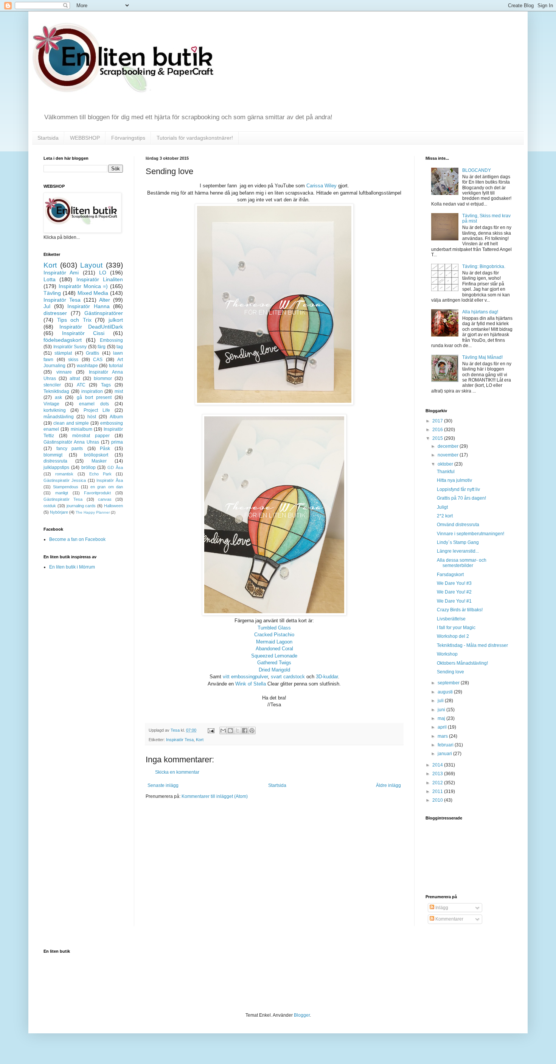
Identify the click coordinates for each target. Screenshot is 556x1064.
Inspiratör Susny (70, 346)
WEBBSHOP (85, 138)
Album (116, 416)
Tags (106, 385)
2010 (438, 800)
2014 (438, 765)
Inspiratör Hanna (88, 306)
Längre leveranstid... (458, 551)
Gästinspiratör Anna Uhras (71, 442)
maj (442, 718)
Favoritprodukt (97, 493)
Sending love (450, 672)
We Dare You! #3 (454, 583)
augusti (446, 692)
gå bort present (94, 397)
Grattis (92, 353)
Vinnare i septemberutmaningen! (470, 533)
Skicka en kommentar (177, 772)
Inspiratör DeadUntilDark (91, 327)
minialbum (81, 429)
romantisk (64, 474)
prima (117, 442)
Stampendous (65, 486)
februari (446, 745)
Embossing (111, 340)
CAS (98, 359)
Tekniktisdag (56, 391)
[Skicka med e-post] (223, 730)
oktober (446, 464)
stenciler (52, 385)
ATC (81, 385)
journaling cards (81, 505)
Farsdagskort (450, 574)
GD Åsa (115, 467)
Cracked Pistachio (274, 634)
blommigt (52, 455)
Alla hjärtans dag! (480, 312)
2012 (438, 782)
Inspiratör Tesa (180, 739)
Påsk (105, 448)
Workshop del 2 (453, 636)
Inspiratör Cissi (83, 333)
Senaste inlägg (163, 785)
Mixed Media (93, 293)
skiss (73, 359)
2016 (438, 429)
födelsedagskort (62, 340)
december (449, 446)
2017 (438, 421)
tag (119, 346)
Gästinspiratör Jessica (64, 480)
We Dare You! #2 (454, 592)
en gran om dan (106, 486)
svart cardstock (288, 676)
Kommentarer (448, 919)
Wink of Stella (250, 684)
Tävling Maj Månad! (482, 357)
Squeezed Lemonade (274, 656)
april (443, 727)
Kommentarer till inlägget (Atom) (215, 796)
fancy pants (69, 448)
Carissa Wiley (321, 185)
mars (443, 736)
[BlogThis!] (230, 730)
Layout (91, 265)
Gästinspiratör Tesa (62, 499)
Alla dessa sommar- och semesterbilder (461, 563)
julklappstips (56, 467)
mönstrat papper (91, 435)
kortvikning (54, 410)
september (449, 682)
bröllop (88, 467)
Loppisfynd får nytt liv (458, 489)
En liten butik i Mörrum (72, 567)
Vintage (51, 404)
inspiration (92, 391)
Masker (99, 461)
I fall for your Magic (456, 627)
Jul (46, 306)
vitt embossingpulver (245, 676)
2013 (438, 773)
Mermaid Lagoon (274, 642)
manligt (61, 493)
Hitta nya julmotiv (454, 480)
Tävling (52, 293)
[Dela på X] (237, 730)
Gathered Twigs (274, 662)
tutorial (116, 365)
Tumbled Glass (274, 628)
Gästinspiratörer (103, 313)
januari (445, 753)
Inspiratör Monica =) (83, 286)
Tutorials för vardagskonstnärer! (195, 138)
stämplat (63, 353)
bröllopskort (96, 455)
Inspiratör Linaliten (99, 279)
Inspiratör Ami (61, 273)
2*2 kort (445, 516)
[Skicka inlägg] (211, 730)
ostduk (49, 505)
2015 (438, 438)
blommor (103, 378)
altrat (75, 378)
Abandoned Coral (274, 648)
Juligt (442, 507)
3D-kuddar (327, 676)
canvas (105, 499)
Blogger (302, 1015)
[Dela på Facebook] (244, 730)
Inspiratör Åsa (109, 480)
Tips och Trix (74, 320)
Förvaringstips (128, 138)
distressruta (55, 461)
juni (442, 709)
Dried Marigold (274, 670)
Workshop (447, 654)
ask (58, 397)
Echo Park (100, 474)
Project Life (97, 410)
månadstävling (58, 416)
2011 (438, 791)
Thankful (446, 471)
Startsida (48, 138)
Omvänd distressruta (458, 524)
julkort (116, 320)
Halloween (113, 505)
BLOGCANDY (476, 170)
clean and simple (71, 423)
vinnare (64, 372)
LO (102, 273)
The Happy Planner (93, 512)
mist (119, 391)
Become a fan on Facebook (77, 539)
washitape (87, 365)
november (449, 455)
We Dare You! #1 (454, 601)
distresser (55, 313)
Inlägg (441, 907)
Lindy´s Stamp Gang (458, 542)
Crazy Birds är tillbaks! (460, 609)
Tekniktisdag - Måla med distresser (472, 645)
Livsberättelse (451, 619)
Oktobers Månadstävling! (462, 663)
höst (91, 416)
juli (441, 700)
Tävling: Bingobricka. (483, 266)
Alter (104, 300)
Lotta (49, 279)
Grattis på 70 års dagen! (461, 498)
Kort (199, 739)
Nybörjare (59, 512)
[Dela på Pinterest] (252, 730)
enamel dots (94, 404)
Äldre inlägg (388, 785)
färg (102, 346)
